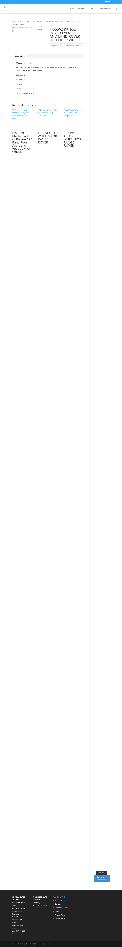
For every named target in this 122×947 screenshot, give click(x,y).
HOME (72, 9)
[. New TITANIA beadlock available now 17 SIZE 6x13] (94, 741)
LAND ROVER (64, 45)
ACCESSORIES (105, 9)
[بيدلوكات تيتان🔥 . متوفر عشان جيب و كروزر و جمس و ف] (94, 105)
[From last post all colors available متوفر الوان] (99, 413)
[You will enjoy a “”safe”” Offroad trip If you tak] (103, 450)
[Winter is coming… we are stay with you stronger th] (103, 714)
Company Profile (61, 907)
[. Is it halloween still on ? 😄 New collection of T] (108, 163)
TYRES (92, 9)
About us (58, 900)
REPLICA (28, 22)
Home (14, 22)
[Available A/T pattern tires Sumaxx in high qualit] (99, 180)
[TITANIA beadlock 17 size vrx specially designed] (99, 743)
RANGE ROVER (37, 22)
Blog (57, 911)
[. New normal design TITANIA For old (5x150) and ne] (108, 460)
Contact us (59, 904)
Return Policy (60, 919)
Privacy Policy (60, 915)
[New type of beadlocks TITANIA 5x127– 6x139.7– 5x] (103, 149)
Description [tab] (20, 56)
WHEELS (81, 9)
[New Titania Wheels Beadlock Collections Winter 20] (108, 676)
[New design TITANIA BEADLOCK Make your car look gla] (94, 477)
